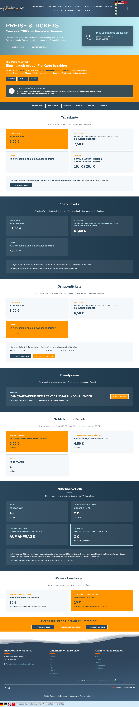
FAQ (51, 662)
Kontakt (52, 671)
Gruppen (67, 105)
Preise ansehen (17, 47)
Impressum (99, 668)
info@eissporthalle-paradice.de (22, 664)
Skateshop (54, 673)
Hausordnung (100, 665)
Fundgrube (54, 665)
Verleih (91, 105)
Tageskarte (37, 105)
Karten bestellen (39, 47)
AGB (96, 657)
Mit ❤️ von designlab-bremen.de (122, 688)
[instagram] (9, 688)
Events (79, 105)
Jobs (51, 668)
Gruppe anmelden (21, 356)
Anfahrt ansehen (97, 627)
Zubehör (103, 105)
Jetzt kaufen (120, 396)
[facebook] (5, 688)
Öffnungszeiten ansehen (70, 627)
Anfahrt (52, 657)
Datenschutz (99, 662)
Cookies (98, 659)
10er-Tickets (53, 105)
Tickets (52, 676)
